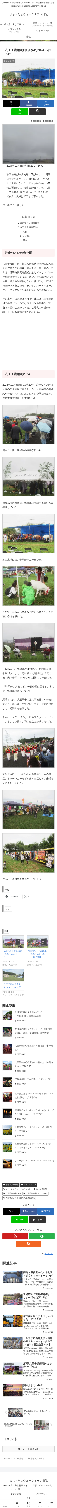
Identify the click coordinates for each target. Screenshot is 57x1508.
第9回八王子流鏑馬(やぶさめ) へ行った (13, 954)
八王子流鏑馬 (41, 1189)
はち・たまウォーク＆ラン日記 (18, 1189)
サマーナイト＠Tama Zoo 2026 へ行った (34, 1160)
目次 (24, 216)
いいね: (26, 236)
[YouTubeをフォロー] (15, 1236)
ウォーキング (42, 1493)
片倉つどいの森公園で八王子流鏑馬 (20, 1198)
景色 (28, 1498)
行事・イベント (30, 1185)
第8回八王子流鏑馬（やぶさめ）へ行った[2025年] (37, 954)
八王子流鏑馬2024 (29, 227)
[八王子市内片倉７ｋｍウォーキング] (13, 975)
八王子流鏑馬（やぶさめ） (37, 1193)
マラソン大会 (15, 1493)
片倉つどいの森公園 (29, 223)
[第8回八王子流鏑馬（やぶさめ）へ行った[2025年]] (38, 941)
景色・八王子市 (12, 1185)
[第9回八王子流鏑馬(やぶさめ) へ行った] (13, 941)
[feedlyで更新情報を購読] (42, 1236)
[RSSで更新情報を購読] (28, 1244)
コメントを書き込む (29, 1449)
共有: (25, 231)
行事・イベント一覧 (42, 1485)
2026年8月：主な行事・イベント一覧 (32, 1079)
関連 (25, 240)
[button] (37, 111)
